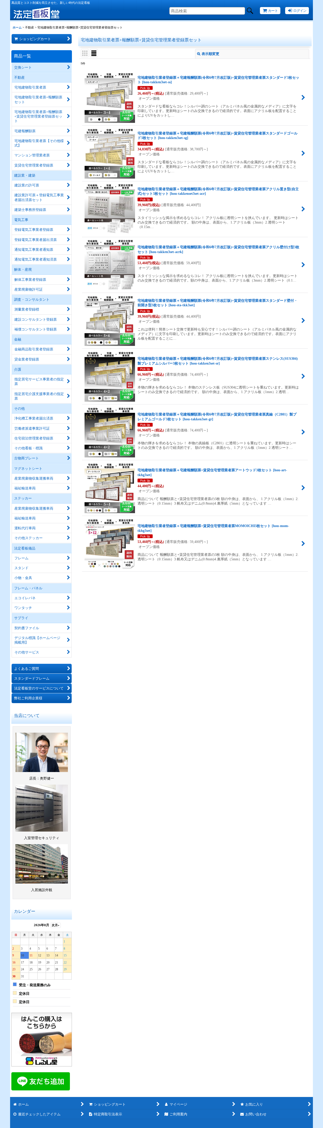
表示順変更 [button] (210, 54)
